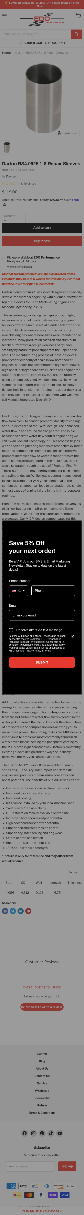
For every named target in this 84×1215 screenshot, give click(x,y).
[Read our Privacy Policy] (72, 636)
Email (13, 605)
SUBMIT (42, 662)
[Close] (77, 525)
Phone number (19, 581)
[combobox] (18, 590)
